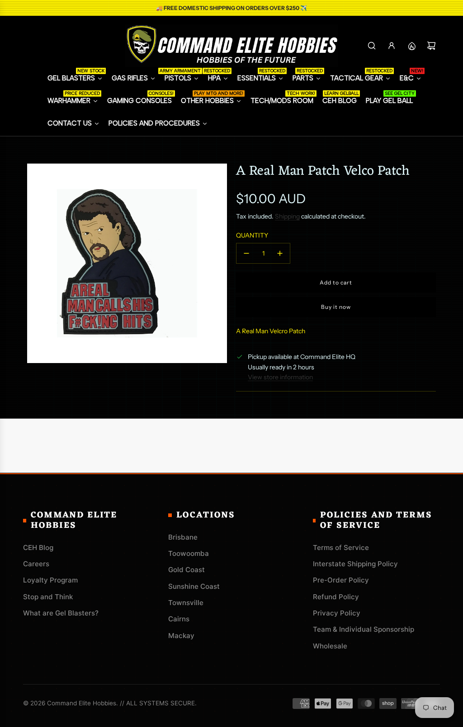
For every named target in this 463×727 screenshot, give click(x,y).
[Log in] (392, 46)
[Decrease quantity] (246, 253)
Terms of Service (341, 547)
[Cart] (431, 46)
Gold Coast (186, 569)
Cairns (178, 619)
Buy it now (336, 306)
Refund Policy (336, 596)
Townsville (185, 602)
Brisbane (183, 537)
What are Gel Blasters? (61, 613)
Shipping (287, 216)
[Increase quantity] (280, 253)
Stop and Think (48, 596)
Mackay (181, 635)
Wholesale (330, 646)
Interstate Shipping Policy (355, 563)
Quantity (252, 235)
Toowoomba (188, 553)
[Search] (372, 46)
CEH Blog (38, 547)
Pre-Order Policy (341, 580)
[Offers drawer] (411, 46)
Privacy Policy (336, 613)
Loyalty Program (50, 580)
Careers (36, 563)
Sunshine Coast (194, 586)
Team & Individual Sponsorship (363, 629)
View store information (280, 377)
